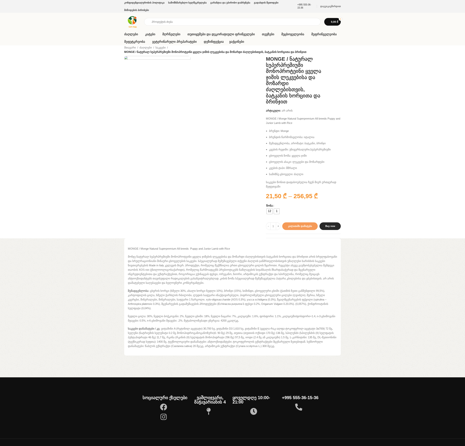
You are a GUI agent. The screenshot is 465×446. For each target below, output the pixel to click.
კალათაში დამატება (300, 226)
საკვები (160, 47)
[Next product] (340, 50)
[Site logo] (132, 21)
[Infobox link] (304, 6)
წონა (269, 205)
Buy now (330, 226)
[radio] (269, 211)
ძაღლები (146, 47)
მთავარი (130, 47)
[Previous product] (333, 50)
